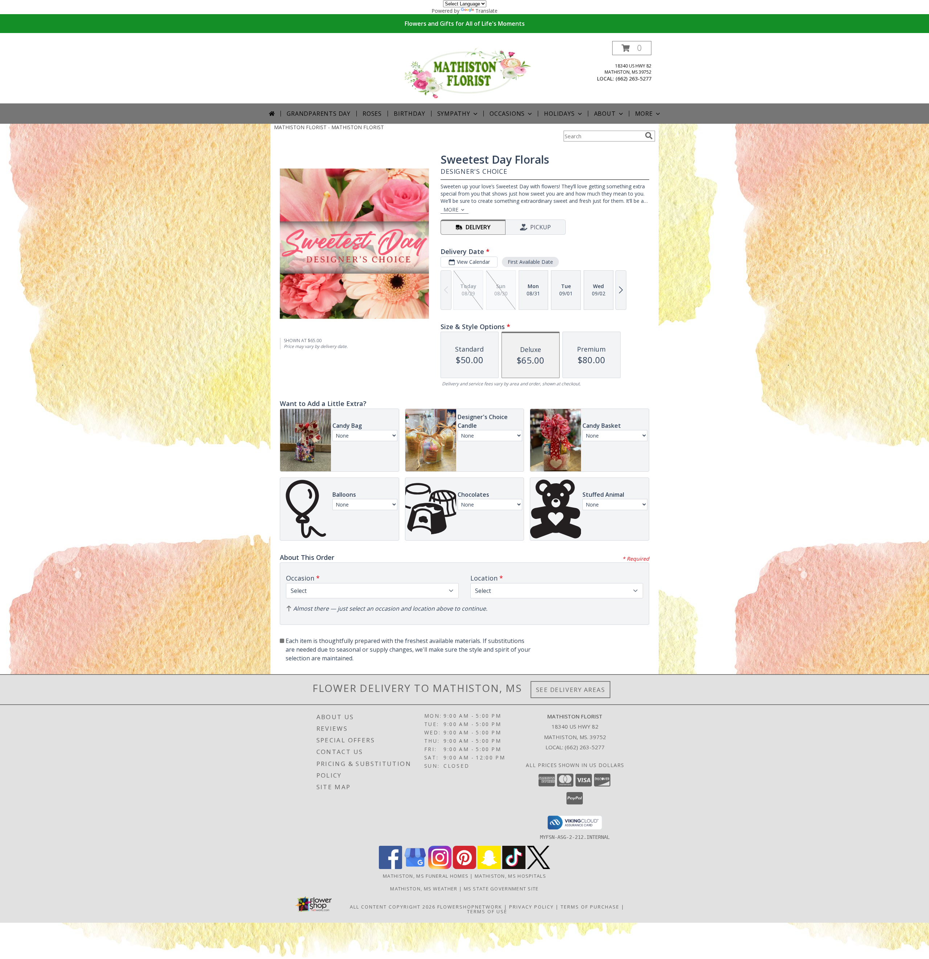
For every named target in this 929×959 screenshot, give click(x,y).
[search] (649, 136)
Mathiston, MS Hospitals (510, 876)
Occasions (507, 114)
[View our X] (538, 867)
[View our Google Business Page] (415, 867)
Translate (486, 10)
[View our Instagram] (439, 867)
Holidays (559, 114)
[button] (631, 48)
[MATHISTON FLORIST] (467, 72)
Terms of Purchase (590, 906)
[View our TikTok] (513, 867)
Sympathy (453, 114)
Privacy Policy (531, 906)
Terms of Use (487, 911)
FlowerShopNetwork (469, 906)
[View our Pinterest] (464, 867)
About (605, 114)
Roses (372, 114)
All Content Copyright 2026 (392, 906)
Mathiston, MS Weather (423, 888)
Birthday (409, 114)
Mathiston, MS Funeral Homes (425, 876)
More (644, 114)
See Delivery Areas (570, 689)
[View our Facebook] (390, 867)
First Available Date (530, 261)
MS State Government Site (501, 888)
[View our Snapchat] (489, 867)
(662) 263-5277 (633, 78)
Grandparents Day (319, 114)
